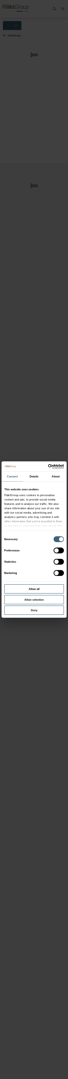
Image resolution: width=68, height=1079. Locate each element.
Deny (34, 610)
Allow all (34, 588)
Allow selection (34, 599)
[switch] (58, 550)
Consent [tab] (12, 476)
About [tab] (56, 476)
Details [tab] (34, 476)
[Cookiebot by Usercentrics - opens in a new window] (48, 466)
